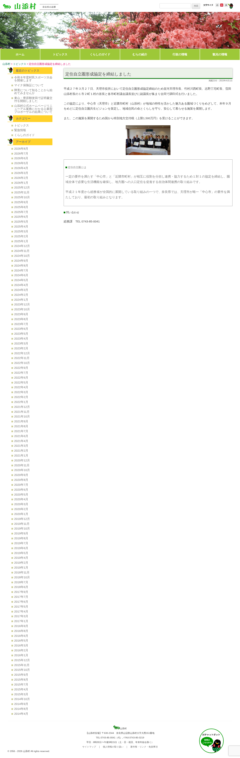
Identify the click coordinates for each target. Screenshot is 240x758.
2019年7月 (21, 543)
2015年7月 (21, 684)
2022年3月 (21, 392)
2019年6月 (21, 548)
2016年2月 (21, 650)
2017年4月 (21, 611)
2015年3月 (21, 694)
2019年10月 (22, 528)
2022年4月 (21, 387)
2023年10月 (22, 309)
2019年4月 (21, 557)
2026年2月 (21, 177)
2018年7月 (21, 582)
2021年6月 (21, 436)
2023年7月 (21, 324)
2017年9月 (21, 592)
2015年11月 (22, 665)
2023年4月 (21, 338)
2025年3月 (21, 231)
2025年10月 (22, 197)
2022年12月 (22, 353)
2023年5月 (21, 333)
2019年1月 (21, 567)
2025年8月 (21, 207)
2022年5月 (21, 382)
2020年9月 (21, 475)
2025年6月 (21, 216)
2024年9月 (21, 260)
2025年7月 (21, 212)
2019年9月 (21, 533)
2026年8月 (21, 148)
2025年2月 (21, 236)
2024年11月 (22, 251)
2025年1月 (21, 241)
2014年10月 (22, 699)
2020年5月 (21, 494)
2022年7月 (21, 372)
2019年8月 (21, 538)
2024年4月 (21, 285)
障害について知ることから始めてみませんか (33, 91)
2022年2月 (21, 397)
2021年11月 (22, 411)
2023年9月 (21, 314)
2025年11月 (22, 192)
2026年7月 (21, 153)
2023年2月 (21, 348)
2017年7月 (21, 596)
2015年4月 (21, 689)
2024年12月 (22, 246)
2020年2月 (21, 509)
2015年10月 (22, 669)
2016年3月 (21, 645)
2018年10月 (22, 577)
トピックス (60, 54)
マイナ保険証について (29, 85)
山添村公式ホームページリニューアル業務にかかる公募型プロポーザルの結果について (33, 109)
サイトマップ (89, 746)
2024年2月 (21, 294)
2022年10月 (22, 363)
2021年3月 (21, 445)
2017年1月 (21, 621)
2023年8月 (21, 319)
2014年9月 (21, 704)
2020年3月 (21, 504)
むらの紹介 (140, 54)
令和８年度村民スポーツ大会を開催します (33, 79)
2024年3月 (21, 290)
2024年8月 (21, 265)
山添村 (6, 64)
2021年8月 (21, 426)
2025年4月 (21, 226)
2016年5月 (21, 640)
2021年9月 (21, 421)
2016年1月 (21, 655)
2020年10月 (22, 470)
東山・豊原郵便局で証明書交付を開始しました (33, 99)
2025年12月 (22, 187)
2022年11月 (22, 358)
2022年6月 (21, 377)
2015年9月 (21, 674)
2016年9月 (21, 626)
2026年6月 (21, 158)
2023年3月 (21, 343)
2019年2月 (21, 562)
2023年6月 (21, 328)
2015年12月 (22, 660)
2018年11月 (22, 572)
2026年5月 (21, 163)
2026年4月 (21, 168)
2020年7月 (21, 484)
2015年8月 (21, 679)
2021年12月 (22, 406)
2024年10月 (22, 255)
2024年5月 (21, 280)
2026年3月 (21, 173)
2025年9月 (21, 202)
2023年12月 (22, 304)
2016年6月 (21, 635)
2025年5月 (21, 221)
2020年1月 (21, 514)
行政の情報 (180, 54)
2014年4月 (21, 713)
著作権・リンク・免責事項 (144, 746)
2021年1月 (21, 455)
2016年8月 (21, 631)
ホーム (20, 54)
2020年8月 (21, 479)
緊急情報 (20, 130)
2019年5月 (21, 553)
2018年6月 (21, 587)
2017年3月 (21, 616)
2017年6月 (21, 601)
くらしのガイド (100, 54)
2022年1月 (21, 402)
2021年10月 (22, 416)
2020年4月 (21, 499)
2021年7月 (21, 431)
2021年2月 (21, 450)
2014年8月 (21, 708)
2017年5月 (21, 606)
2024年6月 (21, 275)
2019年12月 (22, 519)
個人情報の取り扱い (113, 746)
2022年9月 (21, 367)
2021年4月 (21, 441)
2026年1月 (21, 182)
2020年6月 (21, 489)
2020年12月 (22, 460)
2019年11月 (22, 523)
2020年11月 (22, 465)
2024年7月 (21, 270)
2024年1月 (21, 299)
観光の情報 (220, 54)
